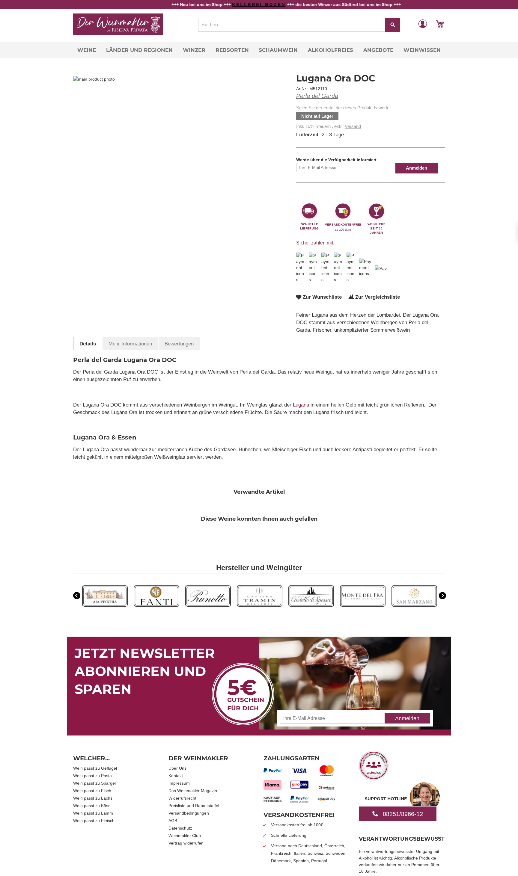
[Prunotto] (208, 605)
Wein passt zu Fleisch (94, 820)
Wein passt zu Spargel (94, 783)
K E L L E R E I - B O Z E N (233, 4)
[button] (422, 23)
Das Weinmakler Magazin (192, 790)
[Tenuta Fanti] (156, 605)
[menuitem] (86, 50)
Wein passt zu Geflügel (95, 768)
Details (87, 344)
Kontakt (175, 775)
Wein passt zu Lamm (93, 813)
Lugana (301, 405)
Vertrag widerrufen (186, 843)
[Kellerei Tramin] (259, 605)
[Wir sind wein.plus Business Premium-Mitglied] (374, 778)
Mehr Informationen (130, 344)
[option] (105, 596)
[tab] (87, 343)
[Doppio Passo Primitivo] (363, 605)
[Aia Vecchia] (105, 605)
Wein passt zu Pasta (92, 775)
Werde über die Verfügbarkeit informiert (336, 159)
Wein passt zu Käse (92, 805)
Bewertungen (179, 344)
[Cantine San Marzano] (414, 605)
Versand (353, 126)
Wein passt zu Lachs (92, 798)
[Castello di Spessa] (311, 605)
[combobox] (299, 25)
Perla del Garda (317, 96)
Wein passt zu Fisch (92, 790)
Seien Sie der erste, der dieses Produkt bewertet (343, 107)
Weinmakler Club (184, 835)
